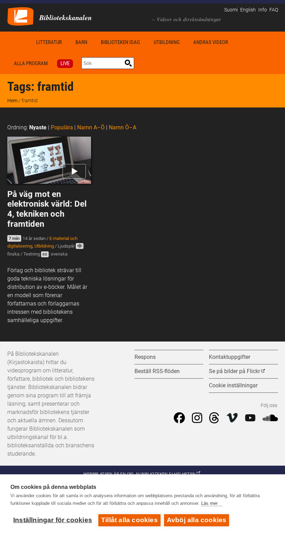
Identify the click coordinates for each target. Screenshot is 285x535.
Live (65, 63)
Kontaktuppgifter (229, 357)
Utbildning (167, 42)
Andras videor (210, 42)
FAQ (273, 10)
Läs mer (209, 503)
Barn (81, 42)
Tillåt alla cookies (129, 520)
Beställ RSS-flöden (157, 371)
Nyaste (38, 127)
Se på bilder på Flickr (234, 371)
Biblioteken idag (120, 42)
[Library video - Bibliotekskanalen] (20, 15)
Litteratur (49, 42)
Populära (62, 127)
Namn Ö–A (122, 127)
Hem (18, 42)
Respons (145, 357)
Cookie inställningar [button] (233, 385)
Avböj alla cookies (197, 520)
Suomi (231, 10)
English (248, 10)
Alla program (31, 63)
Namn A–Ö (91, 127)
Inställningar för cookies (52, 520)
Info (262, 10)
